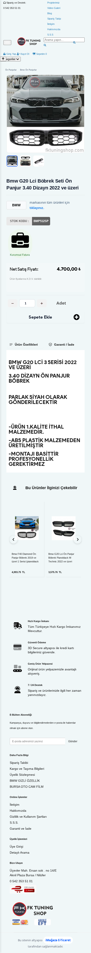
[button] (45, 114)
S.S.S (50, 34)
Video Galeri (53, 8)
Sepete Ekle (40, 317)
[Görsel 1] (12, 161)
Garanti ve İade (20, 828)
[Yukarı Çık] (3, 59)
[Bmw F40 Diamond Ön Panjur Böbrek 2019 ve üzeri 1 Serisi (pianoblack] (27, 528)
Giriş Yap (11, 54)
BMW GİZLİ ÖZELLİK (25, 780)
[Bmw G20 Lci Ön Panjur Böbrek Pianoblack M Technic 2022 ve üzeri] (64, 528)
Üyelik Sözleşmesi (22, 774)
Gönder (72, 741)
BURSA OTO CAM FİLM (27, 786)
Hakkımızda (53, 29)
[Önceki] (13, 539)
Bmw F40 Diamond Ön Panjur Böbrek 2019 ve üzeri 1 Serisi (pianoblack (25, 558)
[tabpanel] (45, 411)
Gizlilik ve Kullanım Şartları (28, 816)
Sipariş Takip (54, 18)
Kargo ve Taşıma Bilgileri (27, 768)
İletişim (51, 24)
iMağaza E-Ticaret (58, 940)
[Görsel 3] (38, 161)
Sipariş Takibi (19, 762)
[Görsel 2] (25, 161)
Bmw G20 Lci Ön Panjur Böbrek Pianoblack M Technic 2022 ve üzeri (61, 558)
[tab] (25, 344)
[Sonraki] (78, 539)
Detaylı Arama (19, 852)
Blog (49, 13)
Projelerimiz (53, 2)
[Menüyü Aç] (7, 42)
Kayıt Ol (24, 54)
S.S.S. (14, 822)
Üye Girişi (16, 846)
